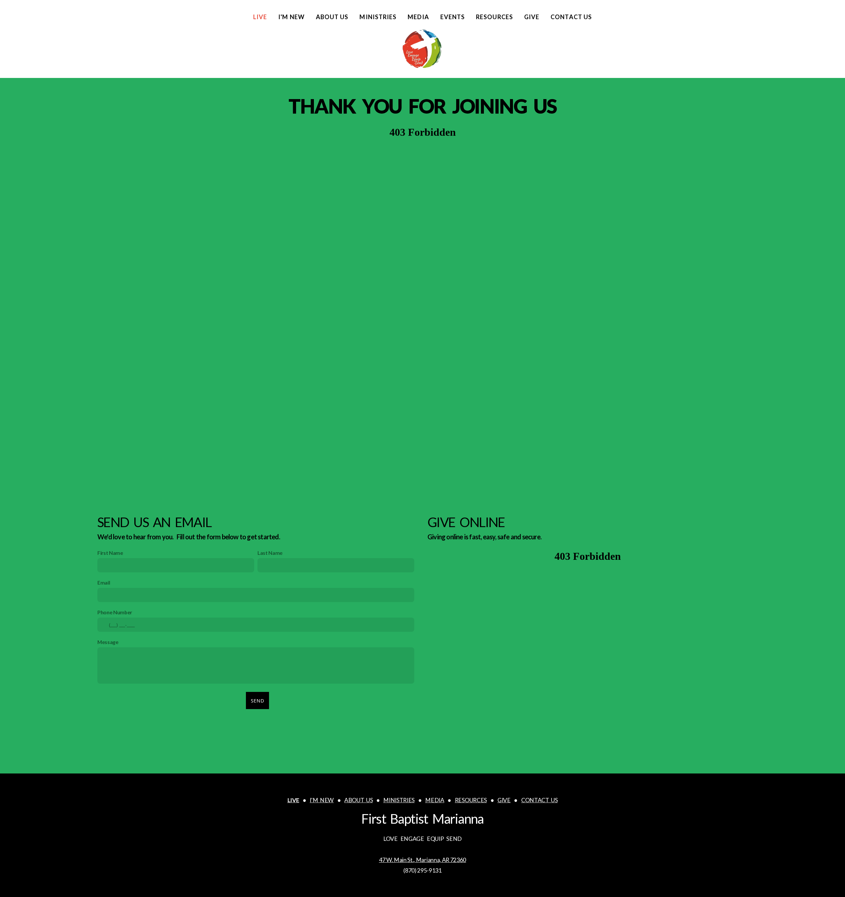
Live (260, 16)
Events (452, 16)
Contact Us (571, 16)
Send (257, 700)
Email (103, 582)
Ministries (377, 16)
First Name (110, 553)
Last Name (270, 553)
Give (531, 16)
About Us (332, 16)
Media (418, 16)
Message (107, 642)
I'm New (291, 16)
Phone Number (114, 612)
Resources (494, 16)
